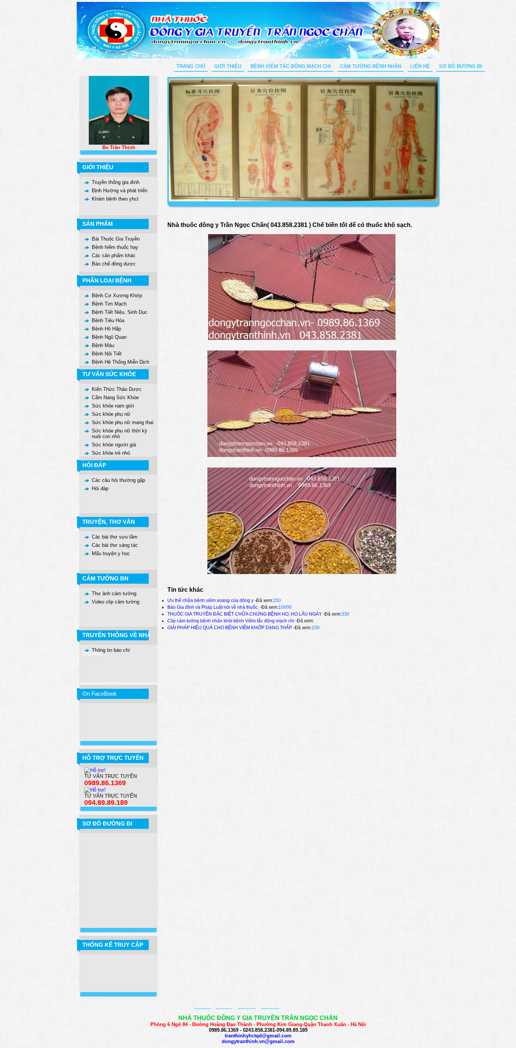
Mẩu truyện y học (111, 553)
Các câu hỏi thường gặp (118, 480)
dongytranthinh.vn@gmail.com (258, 1041)
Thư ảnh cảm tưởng (114, 593)
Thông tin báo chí (111, 650)
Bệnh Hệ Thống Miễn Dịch (120, 362)
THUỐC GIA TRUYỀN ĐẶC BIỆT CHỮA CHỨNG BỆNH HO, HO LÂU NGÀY (244, 614)
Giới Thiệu (227, 66)
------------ (247, 1008)
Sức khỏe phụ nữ (111, 414)
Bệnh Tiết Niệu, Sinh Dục (119, 312)
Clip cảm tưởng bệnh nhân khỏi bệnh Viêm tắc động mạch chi (230, 621)
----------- (202, 1008)
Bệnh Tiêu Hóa (108, 320)
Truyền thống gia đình (115, 182)
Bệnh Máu (103, 345)
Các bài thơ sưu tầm (114, 537)
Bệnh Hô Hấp (106, 329)
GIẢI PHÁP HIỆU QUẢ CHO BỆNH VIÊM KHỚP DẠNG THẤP (229, 627)
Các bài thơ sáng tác (115, 545)
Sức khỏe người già (114, 445)
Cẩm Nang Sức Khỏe (115, 397)
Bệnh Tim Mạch (109, 304)
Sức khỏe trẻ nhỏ (111, 453)
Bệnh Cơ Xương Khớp (117, 295)
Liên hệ (420, 66)
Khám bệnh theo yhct (115, 199)
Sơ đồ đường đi (460, 66)
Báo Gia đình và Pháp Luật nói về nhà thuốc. (213, 607)
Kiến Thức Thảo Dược (117, 389)
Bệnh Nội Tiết (107, 354)
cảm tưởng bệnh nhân (370, 66)
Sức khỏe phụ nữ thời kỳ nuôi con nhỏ (119, 433)
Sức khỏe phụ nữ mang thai (122, 422)
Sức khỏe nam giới (113, 406)
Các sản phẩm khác (114, 255)
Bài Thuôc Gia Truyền (116, 239)
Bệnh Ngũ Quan (109, 337)
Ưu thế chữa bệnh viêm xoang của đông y (210, 600)
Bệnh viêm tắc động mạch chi (290, 66)
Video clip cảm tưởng (115, 602)
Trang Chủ (190, 66)
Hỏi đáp (100, 488)
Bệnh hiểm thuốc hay (115, 247)
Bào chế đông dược (114, 264)
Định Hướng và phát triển (119, 190)
